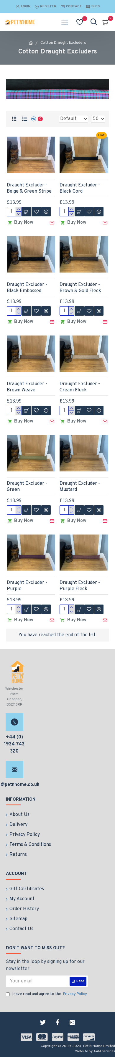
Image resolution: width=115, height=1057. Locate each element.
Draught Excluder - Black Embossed (27, 288)
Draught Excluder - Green (27, 487)
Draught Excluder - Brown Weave (27, 387)
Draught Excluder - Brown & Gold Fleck (80, 288)
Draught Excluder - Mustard (80, 487)
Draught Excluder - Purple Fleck (80, 586)
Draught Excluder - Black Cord (80, 188)
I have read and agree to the (49, 994)
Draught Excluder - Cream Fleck (80, 387)
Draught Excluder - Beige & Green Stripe (29, 188)
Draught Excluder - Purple (27, 586)
